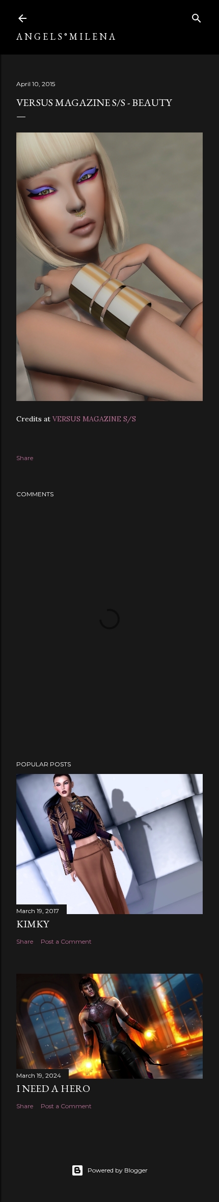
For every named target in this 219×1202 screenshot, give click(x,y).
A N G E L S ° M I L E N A (65, 36)
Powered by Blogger (118, 1170)
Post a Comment (66, 941)
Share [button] (24, 458)
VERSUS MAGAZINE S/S (94, 418)
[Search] (196, 16)
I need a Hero (53, 1088)
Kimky (32, 923)
